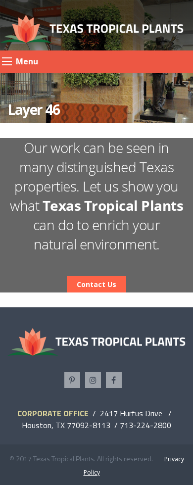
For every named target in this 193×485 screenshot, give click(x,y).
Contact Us (96, 284)
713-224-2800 (145, 425)
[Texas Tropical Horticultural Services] (92, 28)
